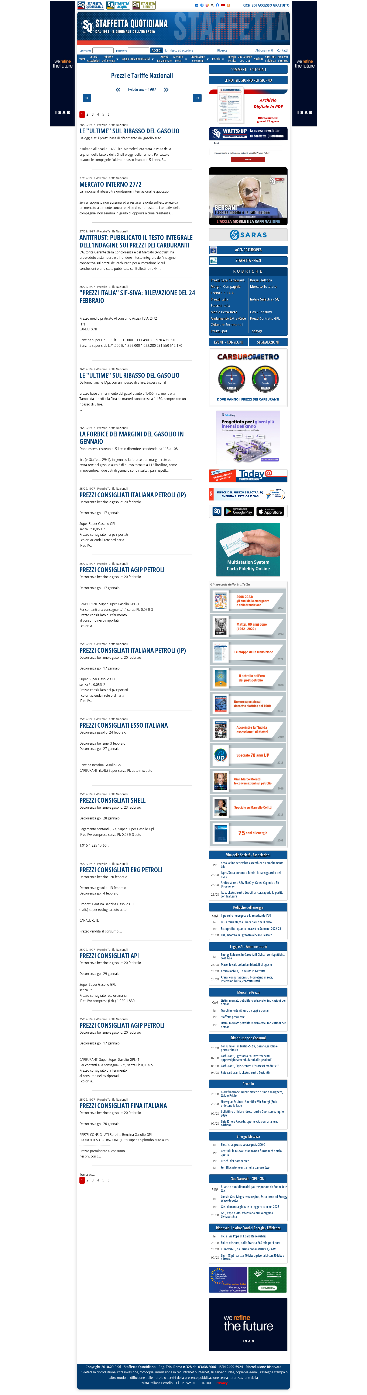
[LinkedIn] (196, 5)
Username (85, 50)
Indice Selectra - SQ (264, 299)
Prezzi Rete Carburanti (228, 280)
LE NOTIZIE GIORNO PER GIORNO (248, 80)
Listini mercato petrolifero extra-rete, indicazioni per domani (253, 1002)
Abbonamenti (264, 50)
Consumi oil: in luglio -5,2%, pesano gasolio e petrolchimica (249, 1048)
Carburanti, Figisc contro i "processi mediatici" (250, 1066)
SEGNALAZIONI (268, 342)
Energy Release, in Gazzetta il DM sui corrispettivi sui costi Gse (253, 956)
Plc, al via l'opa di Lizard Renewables (244, 1236)
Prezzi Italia (219, 299)
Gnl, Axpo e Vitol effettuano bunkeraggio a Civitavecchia (247, 1215)
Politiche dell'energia (248, 907)
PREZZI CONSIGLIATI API (109, 955)
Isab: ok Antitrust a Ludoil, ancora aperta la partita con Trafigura (252, 894)
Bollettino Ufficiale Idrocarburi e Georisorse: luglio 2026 (252, 1113)
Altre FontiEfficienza (270, 59)
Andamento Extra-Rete (228, 318)
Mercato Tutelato (263, 286)
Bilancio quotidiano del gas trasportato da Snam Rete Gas (254, 1188)
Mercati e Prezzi (248, 992)
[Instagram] (207, 5)
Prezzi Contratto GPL (265, 318)
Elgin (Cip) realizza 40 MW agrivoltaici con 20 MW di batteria (253, 1257)
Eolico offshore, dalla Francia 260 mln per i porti (251, 1243)
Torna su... (87, 1174)
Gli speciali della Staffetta (230, 584)
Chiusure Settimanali (227, 325)
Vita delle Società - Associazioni (248, 855)
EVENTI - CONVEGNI (228, 342)
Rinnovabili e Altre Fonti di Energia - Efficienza (248, 1228)
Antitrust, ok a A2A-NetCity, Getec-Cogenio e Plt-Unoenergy (250, 884)
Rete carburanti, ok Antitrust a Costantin (246, 1073)
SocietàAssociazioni (93, 59)
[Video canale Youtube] (223, 5)
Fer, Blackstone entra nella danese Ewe (245, 1168)
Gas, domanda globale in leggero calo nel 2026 (250, 1207)
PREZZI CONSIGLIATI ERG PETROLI (120, 869)
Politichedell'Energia (108, 59)
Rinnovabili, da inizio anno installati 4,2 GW (248, 1249)
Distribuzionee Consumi (198, 59)
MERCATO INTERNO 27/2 (110, 184)
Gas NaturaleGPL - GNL (245, 59)
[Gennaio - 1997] (118, 89)
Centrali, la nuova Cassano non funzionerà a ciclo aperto (251, 1153)
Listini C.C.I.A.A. (222, 293)
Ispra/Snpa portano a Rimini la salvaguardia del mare (251, 874)
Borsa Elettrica (261, 280)
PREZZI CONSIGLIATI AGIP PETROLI (122, 569)
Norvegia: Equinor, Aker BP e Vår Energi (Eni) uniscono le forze (249, 1103)
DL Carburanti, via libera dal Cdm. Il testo (246, 922)
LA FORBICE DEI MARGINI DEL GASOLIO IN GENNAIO (131, 437)
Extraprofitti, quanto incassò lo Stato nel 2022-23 (251, 929)
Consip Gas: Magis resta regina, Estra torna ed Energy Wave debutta (254, 1198)
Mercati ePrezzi (178, 59)
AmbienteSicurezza (283, 59)
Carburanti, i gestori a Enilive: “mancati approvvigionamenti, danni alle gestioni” (246, 1058)
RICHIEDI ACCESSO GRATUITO (266, 5)
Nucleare (258, 59)
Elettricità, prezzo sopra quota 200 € (243, 1145)
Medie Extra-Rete (224, 312)
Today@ (256, 331)
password (121, 50)
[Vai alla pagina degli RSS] (228, 5)
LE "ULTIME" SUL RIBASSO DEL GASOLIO (129, 130)
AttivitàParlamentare (164, 59)
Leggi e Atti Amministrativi (248, 946)
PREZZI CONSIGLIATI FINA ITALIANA (123, 1105)
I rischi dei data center (235, 1161)
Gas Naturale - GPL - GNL (248, 1178)
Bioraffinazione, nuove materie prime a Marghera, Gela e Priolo (252, 1094)
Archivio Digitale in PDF (267, 108)
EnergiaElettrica (231, 59)
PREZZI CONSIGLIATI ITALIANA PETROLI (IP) (132, 494)
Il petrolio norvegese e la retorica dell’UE (246, 916)
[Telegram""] (202, 5)
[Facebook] (217, 5)
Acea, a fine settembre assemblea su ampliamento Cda (252, 865)
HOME (82, 59)
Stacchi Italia (220, 305)
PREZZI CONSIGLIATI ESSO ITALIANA (123, 725)
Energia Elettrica (248, 1136)
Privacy (222, 1383)
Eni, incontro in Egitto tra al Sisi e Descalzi (246, 935)
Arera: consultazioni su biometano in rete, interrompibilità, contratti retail (247, 979)
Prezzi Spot (219, 331)
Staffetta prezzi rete (233, 1017)
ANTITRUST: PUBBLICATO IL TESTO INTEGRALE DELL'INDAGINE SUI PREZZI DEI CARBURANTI (136, 241)
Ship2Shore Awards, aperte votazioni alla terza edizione (249, 1123)
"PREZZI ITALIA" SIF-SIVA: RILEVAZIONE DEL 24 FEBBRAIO (137, 296)
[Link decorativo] (230, 105)
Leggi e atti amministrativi (136, 59)
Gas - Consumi (261, 312)
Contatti (282, 50)
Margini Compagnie (226, 286)
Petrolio (216, 59)
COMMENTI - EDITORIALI (248, 69)
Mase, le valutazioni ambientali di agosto (246, 965)
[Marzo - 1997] (166, 89)
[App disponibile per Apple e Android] (248, 512)
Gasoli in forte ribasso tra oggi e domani (245, 1010)
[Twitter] (212, 5)
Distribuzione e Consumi (248, 1038)
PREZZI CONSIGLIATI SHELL (112, 800)
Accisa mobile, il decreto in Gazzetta (243, 971)
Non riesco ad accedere (178, 50)
